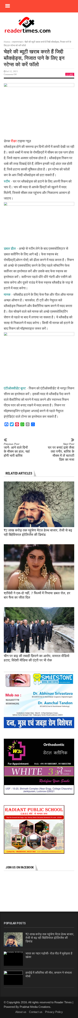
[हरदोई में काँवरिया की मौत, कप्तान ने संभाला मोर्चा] (13, 978)
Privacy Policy (54, 1011)
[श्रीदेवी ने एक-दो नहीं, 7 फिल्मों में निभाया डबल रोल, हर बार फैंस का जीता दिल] (39, 567)
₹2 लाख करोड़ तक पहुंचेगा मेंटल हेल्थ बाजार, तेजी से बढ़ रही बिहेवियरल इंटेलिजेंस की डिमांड (50, 938)
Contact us (35, 1011)
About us (20, 1011)
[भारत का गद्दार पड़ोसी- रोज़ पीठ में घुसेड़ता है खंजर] (13, 959)
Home (7, 42)
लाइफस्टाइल (17, 42)
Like (71, 74)
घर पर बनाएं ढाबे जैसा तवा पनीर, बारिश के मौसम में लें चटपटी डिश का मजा (61, 452)
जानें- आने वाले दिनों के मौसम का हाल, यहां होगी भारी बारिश (17, 450)
